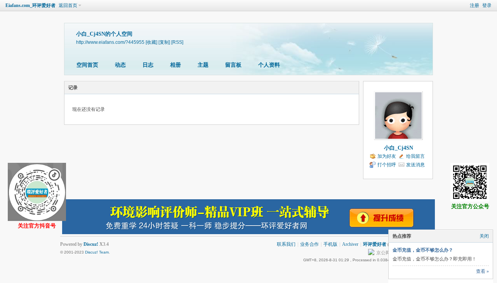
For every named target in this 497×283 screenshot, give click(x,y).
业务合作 (309, 244)
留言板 (233, 65)
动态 (120, 65)
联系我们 (286, 244)
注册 (474, 5)
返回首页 (68, 5)
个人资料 (269, 65)
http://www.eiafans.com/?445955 (110, 42)
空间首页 (87, 65)
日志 (147, 65)
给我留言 (415, 156)
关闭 (484, 236)
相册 (175, 65)
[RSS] (177, 42)
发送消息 (415, 164)
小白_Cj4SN (398, 148)
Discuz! (90, 244)
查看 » (482, 271)
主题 (203, 65)
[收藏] (151, 42)
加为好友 (386, 156)
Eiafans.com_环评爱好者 (30, 5)
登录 (487, 5)
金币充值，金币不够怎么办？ (423, 250)
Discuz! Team (97, 252)
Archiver (350, 244)
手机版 (330, 244)
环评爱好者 (374, 244)
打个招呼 (386, 164)
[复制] (164, 42)
